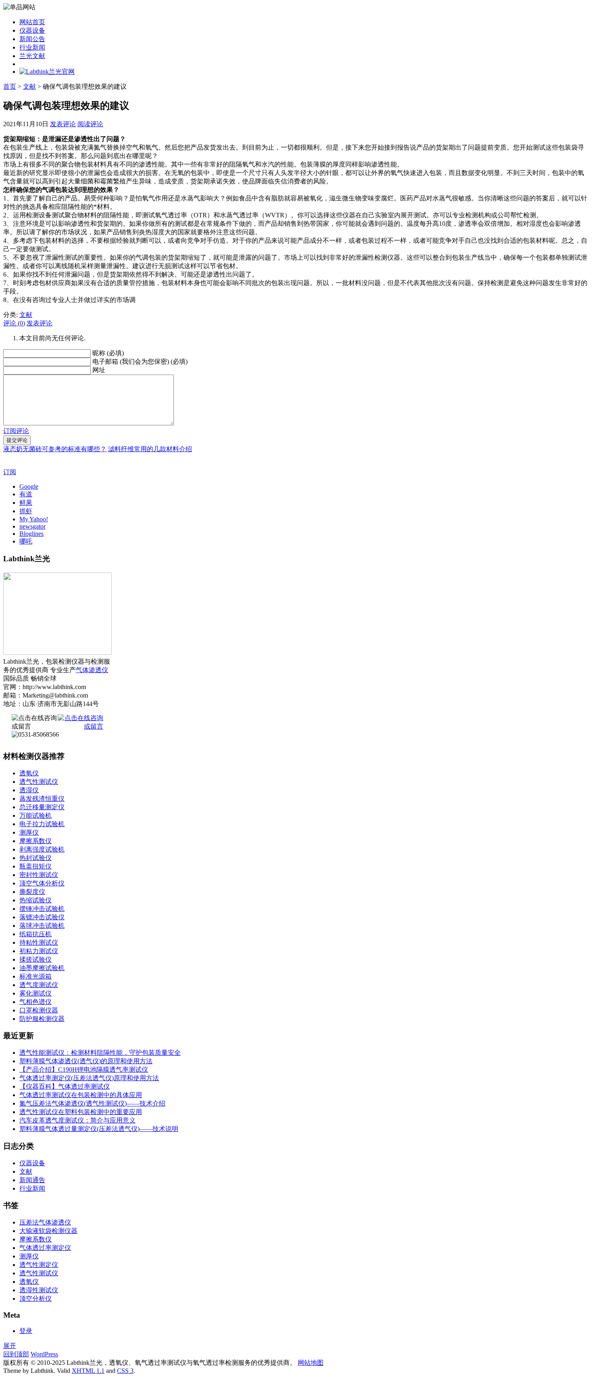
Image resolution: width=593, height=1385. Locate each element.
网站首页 (32, 22)
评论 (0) (14, 323)
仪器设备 (32, 30)
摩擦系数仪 (35, 840)
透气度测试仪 (38, 984)
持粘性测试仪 (38, 942)
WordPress (44, 1354)
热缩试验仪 (35, 900)
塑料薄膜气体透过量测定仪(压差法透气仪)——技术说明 (98, 1128)
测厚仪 (29, 832)
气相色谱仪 (35, 1001)
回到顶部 (16, 1354)
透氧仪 (29, 773)
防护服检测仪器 (42, 1018)
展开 (9, 1345)
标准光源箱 (35, 976)
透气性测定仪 (38, 1264)
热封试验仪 (35, 857)
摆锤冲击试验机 (42, 908)
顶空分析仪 (35, 1298)
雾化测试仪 (35, 993)
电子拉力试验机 (42, 824)
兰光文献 (32, 55)
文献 (29, 86)
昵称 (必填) (108, 353)
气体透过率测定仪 (45, 1247)
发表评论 (63, 124)
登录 (25, 1330)
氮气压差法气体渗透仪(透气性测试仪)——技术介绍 (92, 1103)
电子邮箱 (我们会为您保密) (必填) (140, 361)
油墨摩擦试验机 (42, 967)
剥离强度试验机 (42, 849)
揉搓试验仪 (35, 959)
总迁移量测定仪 (42, 807)
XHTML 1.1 (88, 1370)
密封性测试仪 (38, 874)
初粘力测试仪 (38, 951)
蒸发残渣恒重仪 (42, 798)
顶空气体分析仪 (42, 883)
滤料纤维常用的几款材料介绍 (150, 449)
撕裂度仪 (32, 891)
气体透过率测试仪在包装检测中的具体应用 (80, 1094)
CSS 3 (125, 1370)
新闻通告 (32, 1180)
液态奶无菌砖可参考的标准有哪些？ (54, 449)
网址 (98, 370)
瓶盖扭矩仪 (35, 866)
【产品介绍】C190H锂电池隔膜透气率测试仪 (83, 1069)
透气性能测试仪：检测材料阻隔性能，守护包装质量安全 (100, 1052)
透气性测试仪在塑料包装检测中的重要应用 (80, 1111)
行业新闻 (32, 47)
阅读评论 (90, 124)
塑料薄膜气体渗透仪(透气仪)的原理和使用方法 (85, 1061)
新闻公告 (32, 38)
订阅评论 (16, 430)
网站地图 (311, 1362)
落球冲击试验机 (42, 925)
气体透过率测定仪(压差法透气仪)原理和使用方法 (89, 1078)
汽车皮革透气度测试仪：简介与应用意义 (77, 1120)
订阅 (9, 472)
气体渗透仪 (92, 669)
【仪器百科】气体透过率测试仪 (64, 1086)
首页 (9, 86)
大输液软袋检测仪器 (48, 1230)
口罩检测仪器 (38, 1010)
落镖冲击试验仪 (42, 917)
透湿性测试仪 (38, 1290)
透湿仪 (29, 790)
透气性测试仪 (38, 781)
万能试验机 (35, 815)
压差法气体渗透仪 (45, 1222)
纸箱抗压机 (35, 934)
